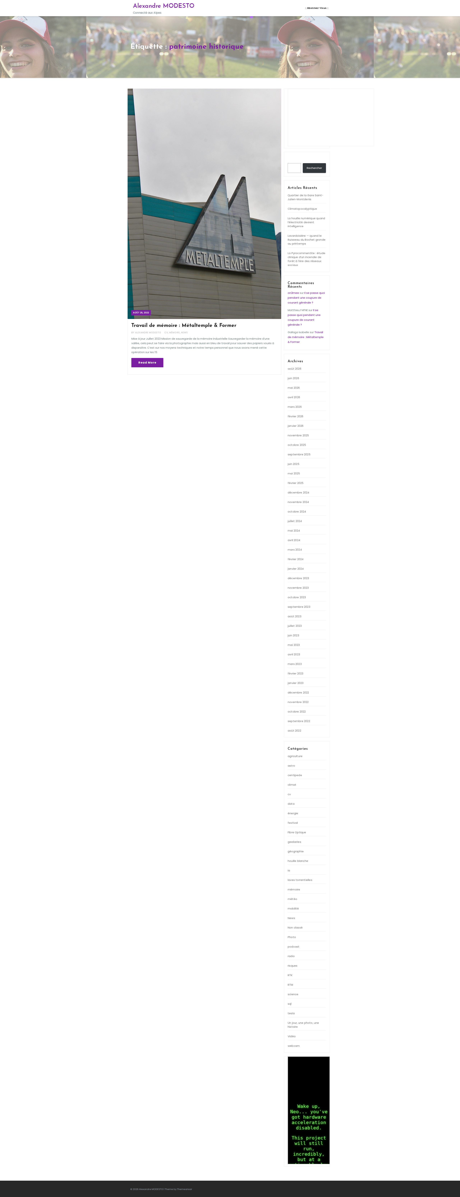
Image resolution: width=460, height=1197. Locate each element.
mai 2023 (294, 645)
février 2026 (295, 416)
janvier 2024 (296, 569)
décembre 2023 (298, 578)
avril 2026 (294, 397)
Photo (292, 937)
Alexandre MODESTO (163, 6)
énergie (293, 813)
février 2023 (295, 673)
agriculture (295, 756)
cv (166, 332)
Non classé (295, 927)
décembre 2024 (298, 492)
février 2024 (295, 559)
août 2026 (294, 369)
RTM (290, 985)
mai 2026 (294, 388)
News (184, 332)
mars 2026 (295, 407)
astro (291, 766)
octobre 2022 (297, 711)
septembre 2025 (299, 454)
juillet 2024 (295, 521)
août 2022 (294, 730)
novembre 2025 (298, 435)
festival (293, 823)
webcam (294, 1046)
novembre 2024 (298, 502)
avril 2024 (294, 540)
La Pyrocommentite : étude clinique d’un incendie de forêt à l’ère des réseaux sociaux (306, 259)
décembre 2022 (298, 692)
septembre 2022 (299, 721)
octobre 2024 (297, 511)
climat (292, 785)
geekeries (294, 842)
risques (292, 966)
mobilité (293, 908)
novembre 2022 (298, 702)
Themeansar (184, 1189)
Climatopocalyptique (302, 209)
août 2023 (294, 616)
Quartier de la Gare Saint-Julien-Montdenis (305, 197)
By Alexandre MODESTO (146, 332)
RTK (290, 975)
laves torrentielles (300, 880)
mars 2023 (295, 664)
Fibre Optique (297, 832)
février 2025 (295, 483)
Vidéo (292, 1036)
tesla (291, 1013)
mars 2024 (295, 550)
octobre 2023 (297, 597)
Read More (147, 362)
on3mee (293, 293)
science (293, 994)
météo (292, 899)
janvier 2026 (295, 426)
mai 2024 (294, 530)
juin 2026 (293, 378)
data (291, 804)
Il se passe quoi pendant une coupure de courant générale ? (306, 297)
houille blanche (298, 861)
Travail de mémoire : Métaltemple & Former (183, 325)
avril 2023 (294, 654)
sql (290, 1004)
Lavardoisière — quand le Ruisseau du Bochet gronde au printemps (306, 239)
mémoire (174, 332)
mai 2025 (294, 473)
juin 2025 (293, 464)
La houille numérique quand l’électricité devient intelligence (306, 222)
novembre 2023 (298, 588)
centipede (295, 775)
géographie (296, 851)
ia (289, 870)
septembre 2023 (299, 607)
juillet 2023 (295, 626)
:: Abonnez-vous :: (316, 8)
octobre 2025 (297, 445)
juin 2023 (293, 635)
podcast (293, 946)
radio (291, 956)
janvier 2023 (295, 683)
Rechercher (298, 159)
